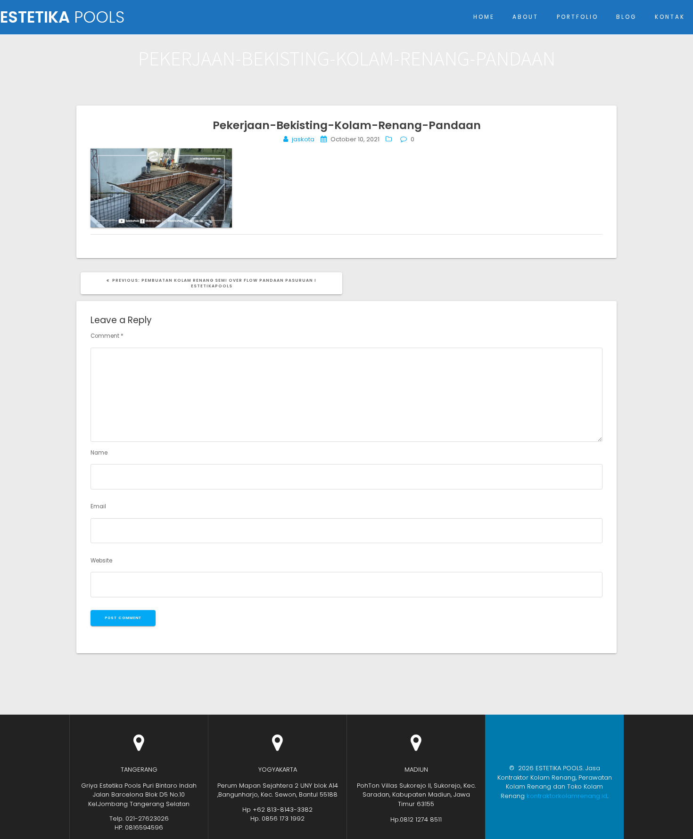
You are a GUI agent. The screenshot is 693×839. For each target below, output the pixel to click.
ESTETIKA (62, 17)
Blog (626, 17)
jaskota (303, 139)
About (525, 17)
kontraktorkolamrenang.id (567, 795)
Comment (107, 336)
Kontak (670, 17)
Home (484, 17)
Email (98, 506)
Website (101, 560)
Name (99, 452)
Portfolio (577, 17)
